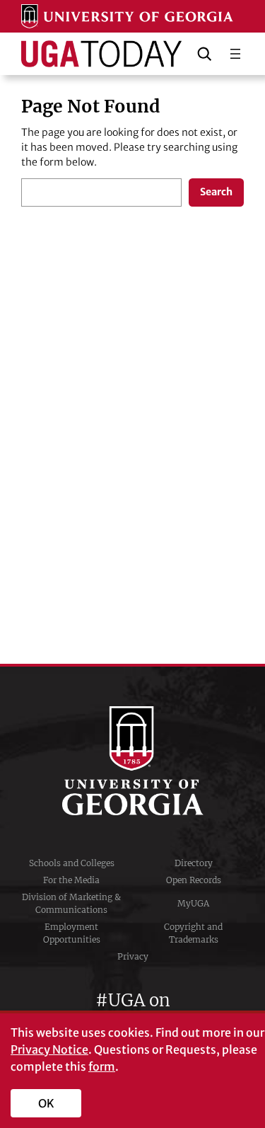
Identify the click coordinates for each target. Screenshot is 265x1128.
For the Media (71, 880)
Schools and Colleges (71, 863)
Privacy (132, 956)
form (101, 1066)
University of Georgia (133, 761)
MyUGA (193, 903)
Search (216, 191)
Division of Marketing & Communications (71, 903)
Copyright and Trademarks (193, 933)
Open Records (193, 880)
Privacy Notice (49, 1049)
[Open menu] (235, 53)
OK (46, 1103)
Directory (194, 863)
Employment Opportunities (71, 933)
